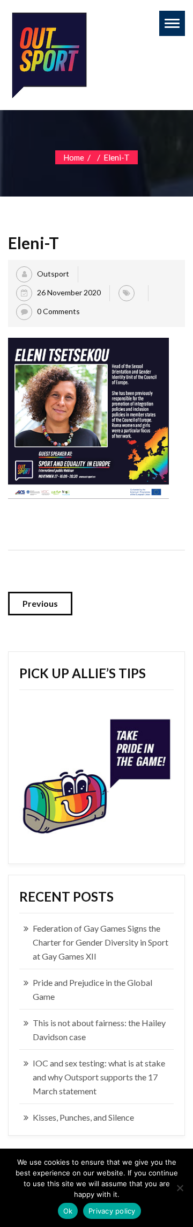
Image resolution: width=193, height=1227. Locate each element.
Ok (68, 1211)
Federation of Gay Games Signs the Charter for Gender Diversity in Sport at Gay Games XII (100, 942)
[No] (179, 1187)
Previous (40, 603)
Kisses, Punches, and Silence (83, 1117)
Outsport (53, 273)
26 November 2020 (69, 292)
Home (73, 157)
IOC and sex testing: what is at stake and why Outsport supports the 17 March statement (99, 1077)
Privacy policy (112, 1211)
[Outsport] (48, 52)
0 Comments (58, 311)
